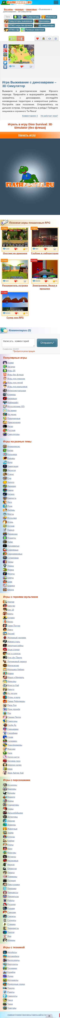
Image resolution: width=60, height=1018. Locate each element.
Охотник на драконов (15, 253)
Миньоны (11, 681)
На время (11, 410)
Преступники (13, 884)
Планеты (11, 538)
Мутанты (11, 856)
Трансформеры (14, 745)
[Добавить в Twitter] (5, 63)
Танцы (10, 562)
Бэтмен (11, 618)
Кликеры (11, 394)
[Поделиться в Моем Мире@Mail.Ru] (5, 54)
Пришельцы (13, 896)
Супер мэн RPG (15, 317)
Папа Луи (11, 705)
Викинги (11, 797)
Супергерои (13, 558)
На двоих (11, 414)
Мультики (12, 518)
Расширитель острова (15, 285)
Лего (9, 502)
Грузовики (12, 968)
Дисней (10, 633)
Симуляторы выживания (20, 21)
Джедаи (11, 821)
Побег (10, 542)
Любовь (11, 510)
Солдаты (11, 920)
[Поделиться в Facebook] (5, 46)
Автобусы (12, 952)
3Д (19, 17)
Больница (12, 454)
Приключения (13, 422)
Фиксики (11, 749)
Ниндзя (10, 864)
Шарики (11, 586)
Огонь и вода (13, 697)
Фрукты (11, 574)
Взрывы (11, 458)
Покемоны (12, 876)
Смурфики (12, 733)
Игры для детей (15, 382)
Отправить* (47, 342)
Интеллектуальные (16, 390)
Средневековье (14, 554)
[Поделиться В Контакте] (5, 67)
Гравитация (12, 466)
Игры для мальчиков (17, 386)
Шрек (9, 769)
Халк (9, 753)
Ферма (10, 570)
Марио (10, 673)
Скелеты (11, 916)
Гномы (10, 809)
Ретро (10, 426)
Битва (10, 450)
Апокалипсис (13, 446)
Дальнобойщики (15, 813)
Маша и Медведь (15, 677)
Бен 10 (10, 610)
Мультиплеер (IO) (15, 406)
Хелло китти (13, 757)
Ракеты (10, 992)
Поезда (10, 988)
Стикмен (11, 924)
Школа (10, 590)
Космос (11, 494)
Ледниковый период (17, 661)
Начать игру (27, 135)
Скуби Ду (11, 725)
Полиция (11, 880)
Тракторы (11, 1008)
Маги (9, 849)
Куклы (10, 845)
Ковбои (10, 841)
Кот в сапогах (14, 653)
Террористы (13, 928)
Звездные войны (15, 645)
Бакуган (11, 606)
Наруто (10, 689)
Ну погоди (12, 693)
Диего (10, 629)
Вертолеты (12, 964)
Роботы (10, 900)
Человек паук (13, 761)
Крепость (11, 498)
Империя (11, 486)
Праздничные (13, 418)
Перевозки (12, 534)
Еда (9, 478)
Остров (10, 526)
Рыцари (11, 908)
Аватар (10, 602)
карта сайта (37, 1015)
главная (11, 1015)
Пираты (11, 872)
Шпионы (11, 940)
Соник (10, 737)
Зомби (10, 833)
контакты (27, 1015)
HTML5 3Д (14, 29)
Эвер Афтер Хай (15, 773)
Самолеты (12, 996)
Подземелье (13, 546)
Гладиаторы (13, 805)
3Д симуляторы (46, 25)
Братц (10, 614)
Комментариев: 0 (30, 116)
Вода (9, 462)
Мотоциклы (12, 980)
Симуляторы (33, 17)
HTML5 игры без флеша (20, 25)
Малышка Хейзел (15, 669)
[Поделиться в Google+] (5, 50)
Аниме (10, 363)
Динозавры (44, 21)
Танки (10, 1004)
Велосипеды (13, 960)
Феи (9, 936)
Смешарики (12, 729)
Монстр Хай (13, 685)
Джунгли (11, 470)
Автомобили (13, 956)
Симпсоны (12, 721)
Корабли (11, 972)
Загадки (11, 366)
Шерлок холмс (14, 765)
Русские (11, 430)
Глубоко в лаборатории (44, 253)
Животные (51, 17)
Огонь (10, 522)
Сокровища (12, 550)
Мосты (10, 514)
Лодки (10, 976)
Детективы (12, 817)
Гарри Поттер (13, 625)
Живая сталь (13, 641)
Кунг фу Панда (14, 657)
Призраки (11, 888)
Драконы (11, 825)
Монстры (11, 852)
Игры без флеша (15, 374)
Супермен (12, 741)
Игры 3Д (11, 370)
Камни (10, 490)
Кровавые (12, 398)
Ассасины (12, 785)
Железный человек (16, 637)
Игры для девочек (16, 378)
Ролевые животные (34, 29)
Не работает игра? (49, 116)
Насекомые (12, 860)
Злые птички (13, 649)
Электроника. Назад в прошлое (44, 287)
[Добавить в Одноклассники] (5, 58)
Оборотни (12, 868)
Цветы (10, 578)
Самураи (11, 912)
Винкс (10, 622)
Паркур (10, 530)
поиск (18, 1015)
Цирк (9, 582)
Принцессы (12, 892)
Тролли (10, 932)
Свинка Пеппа (14, 717)
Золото (10, 482)
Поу (9, 713)
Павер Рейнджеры (16, 701)
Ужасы (10, 566)
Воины (10, 801)
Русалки (11, 904)
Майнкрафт (12, 402)
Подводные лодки (16, 984)
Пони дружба (13, 709)
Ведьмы (11, 793)
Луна (9, 506)
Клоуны (11, 837)
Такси (10, 1000)
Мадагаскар (13, 665)
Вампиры (11, 789)
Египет (10, 474)
